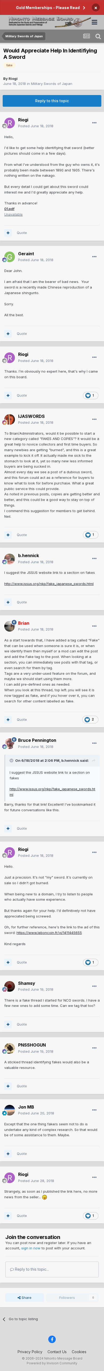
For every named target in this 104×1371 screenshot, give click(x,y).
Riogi (13, 78)
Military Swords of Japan (51, 83)
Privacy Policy (30, 1351)
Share (26, 1297)
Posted (35, 126)
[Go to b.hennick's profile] (9, 559)
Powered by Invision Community (52, 1363)
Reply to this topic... (31, 1269)
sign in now (31, 1248)
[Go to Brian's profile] (9, 626)
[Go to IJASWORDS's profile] (9, 419)
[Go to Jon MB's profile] (9, 1110)
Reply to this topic (52, 100)
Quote (22, 232)
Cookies (79, 1351)
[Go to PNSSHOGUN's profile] (9, 1048)
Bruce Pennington (37, 740)
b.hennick (28, 555)
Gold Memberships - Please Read (48, 7)
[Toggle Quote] (12, 760)
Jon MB (26, 1107)
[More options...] (94, 123)
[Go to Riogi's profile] (9, 123)
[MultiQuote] (8, 233)
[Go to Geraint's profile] (9, 257)
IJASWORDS (31, 416)
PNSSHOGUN (32, 1045)
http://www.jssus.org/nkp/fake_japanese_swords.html (49, 584)
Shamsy (26, 983)
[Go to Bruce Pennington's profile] (9, 743)
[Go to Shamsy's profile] (9, 986)
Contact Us (57, 1351)
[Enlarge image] (44, 1197)
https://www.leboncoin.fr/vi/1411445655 (49, 933)
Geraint (26, 253)
